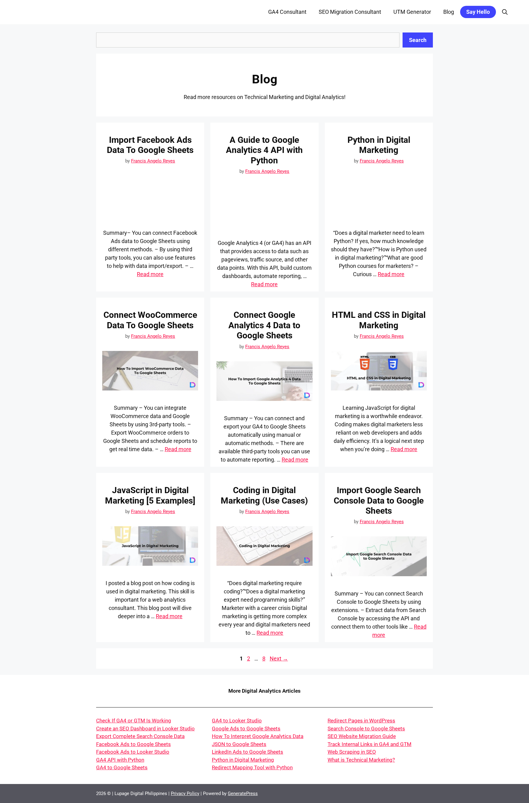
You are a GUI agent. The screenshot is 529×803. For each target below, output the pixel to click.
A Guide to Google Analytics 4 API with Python (264, 150)
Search (417, 40)
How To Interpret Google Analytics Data (257, 736)
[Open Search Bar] (505, 12)
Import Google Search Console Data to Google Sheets (379, 500)
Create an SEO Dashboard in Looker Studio (145, 728)
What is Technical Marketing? (361, 760)
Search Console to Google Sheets (366, 728)
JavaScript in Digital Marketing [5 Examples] (150, 495)
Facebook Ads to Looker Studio (132, 752)
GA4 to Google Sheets (122, 767)
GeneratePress (243, 793)
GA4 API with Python (120, 760)
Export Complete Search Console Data (140, 736)
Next (279, 658)
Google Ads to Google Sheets (246, 728)
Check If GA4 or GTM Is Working (133, 720)
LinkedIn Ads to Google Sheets (247, 752)
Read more (150, 274)
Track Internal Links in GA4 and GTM (369, 744)
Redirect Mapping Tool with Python (252, 767)
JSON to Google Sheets (239, 744)
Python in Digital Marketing (378, 145)
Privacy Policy (185, 793)
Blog (448, 12)
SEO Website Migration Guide (362, 736)
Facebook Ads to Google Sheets (133, 744)
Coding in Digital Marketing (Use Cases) (264, 495)
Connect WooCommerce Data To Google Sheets (150, 320)
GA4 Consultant (287, 12)
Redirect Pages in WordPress (361, 720)
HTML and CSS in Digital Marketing (379, 320)
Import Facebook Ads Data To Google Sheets (150, 145)
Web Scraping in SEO (352, 752)
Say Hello (478, 12)
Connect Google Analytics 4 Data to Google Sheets (264, 325)
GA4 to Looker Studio (237, 720)
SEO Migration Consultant (350, 12)
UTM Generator (412, 12)
